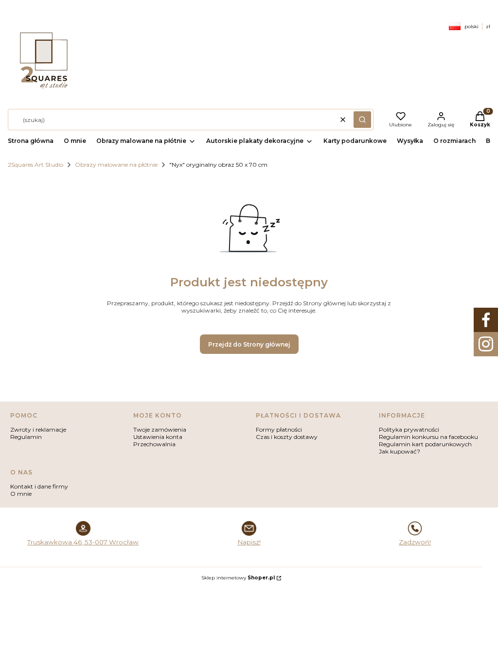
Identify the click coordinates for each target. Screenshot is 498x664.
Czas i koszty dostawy (287, 436)
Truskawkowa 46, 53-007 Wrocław (83, 542)
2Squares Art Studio (35, 164)
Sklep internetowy (238, 578)
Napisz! (249, 542)
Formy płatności (279, 429)
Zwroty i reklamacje (38, 429)
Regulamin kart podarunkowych (425, 444)
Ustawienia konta (157, 436)
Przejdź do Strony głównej (249, 344)
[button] (362, 119)
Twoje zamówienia (159, 429)
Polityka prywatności (409, 429)
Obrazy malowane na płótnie (116, 164)
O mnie (21, 493)
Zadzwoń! (415, 542)
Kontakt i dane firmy (39, 486)
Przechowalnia (154, 444)
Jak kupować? (399, 451)
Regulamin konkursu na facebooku (428, 436)
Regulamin (26, 436)
